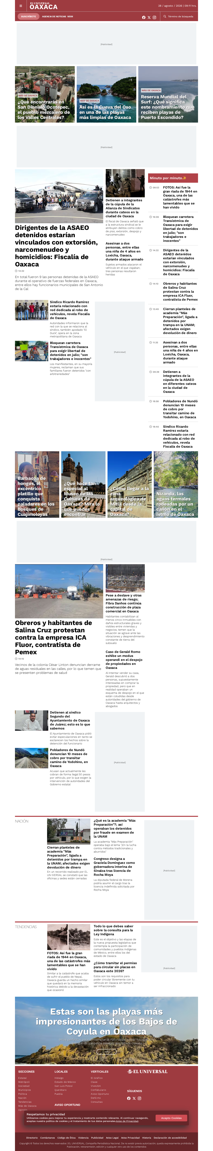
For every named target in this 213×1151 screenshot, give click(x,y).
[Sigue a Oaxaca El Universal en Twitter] (150, 17)
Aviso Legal (112, 1137)
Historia (146, 1137)
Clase (94, 1082)
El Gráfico (97, 1078)
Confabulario (98, 1090)
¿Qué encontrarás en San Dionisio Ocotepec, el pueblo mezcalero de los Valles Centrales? (44, 109)
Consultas (97, 1102)
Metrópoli (24, 1082)
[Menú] (21, 5)
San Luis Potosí (64, 1086)
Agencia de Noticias (54, 16)
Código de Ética (66, 1137)
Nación (22, 1098)
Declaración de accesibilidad (170, 1137)
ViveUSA (96, 1086)
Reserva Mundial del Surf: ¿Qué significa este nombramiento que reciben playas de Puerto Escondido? (168, 107)
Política (22, 1094)
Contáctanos (47, 1137)
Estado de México (65, 1082)
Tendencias (25, 1102)
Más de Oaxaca (27, 95)
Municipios (24, 1090)
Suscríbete (28, 16)
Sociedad (24, 1086)
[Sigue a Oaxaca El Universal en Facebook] (144, 17)
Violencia (83, 1137)
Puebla (59, 1094)
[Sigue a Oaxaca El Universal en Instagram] (155, 17)
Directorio (32, 1137)
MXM (70, 16)
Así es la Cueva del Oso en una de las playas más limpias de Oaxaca (105, 112)
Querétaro (60, 1090)
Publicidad (97, 1137)
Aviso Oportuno (100, 1094)
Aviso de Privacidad (127, 1121)
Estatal (22, 1078)
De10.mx (96, 1098)
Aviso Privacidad (130, 1137)
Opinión (22, 1109)
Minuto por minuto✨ (168, 178)
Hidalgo (59, 1078)
